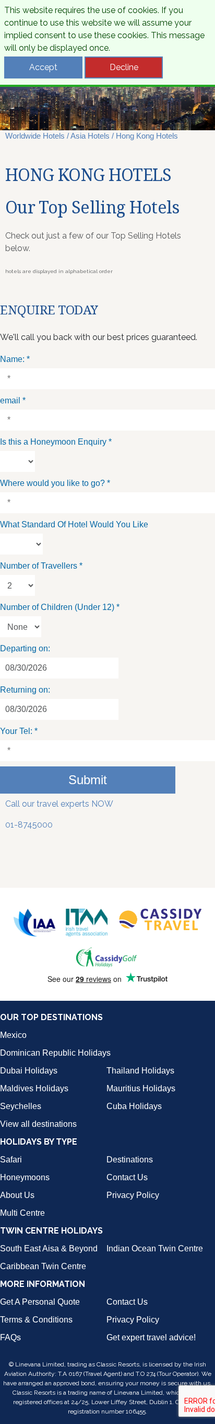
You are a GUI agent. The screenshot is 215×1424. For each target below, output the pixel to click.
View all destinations (38, 1124)
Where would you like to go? (55, 483)
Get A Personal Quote (40, 1301)
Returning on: (25, 689)
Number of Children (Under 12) (60, 607)
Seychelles (20, 1106)
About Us (17, 1195)
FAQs (10, 1337)
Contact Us (127, 1177)
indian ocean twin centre (154, 1248)
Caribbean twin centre (43, 1266)
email (13, 400)
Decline (124, 67)
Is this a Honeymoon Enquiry (56, 441)
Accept (43, 67)
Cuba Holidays (134, 1106)
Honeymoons (25, 1177)
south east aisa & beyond (49, 1248)
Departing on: (25, 648)
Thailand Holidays (140, 1070)
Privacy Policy (132, 1195)
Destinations (129, 1159)
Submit (87, 780)
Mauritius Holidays (140, 1088)
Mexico (13, 1035)
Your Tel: (19, 731)
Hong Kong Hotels (147, 135)
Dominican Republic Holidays (55, 1052)
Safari (11, 1159)
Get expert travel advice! (151, 1337)
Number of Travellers (41, 565)
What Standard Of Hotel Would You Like (74, 524)
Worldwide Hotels (35, 135)
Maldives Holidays (34, 1088)
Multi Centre (22, 1212)
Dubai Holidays (28, 1070)
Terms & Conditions (36, 1319)
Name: (15, 359)
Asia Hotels (90, 135)
